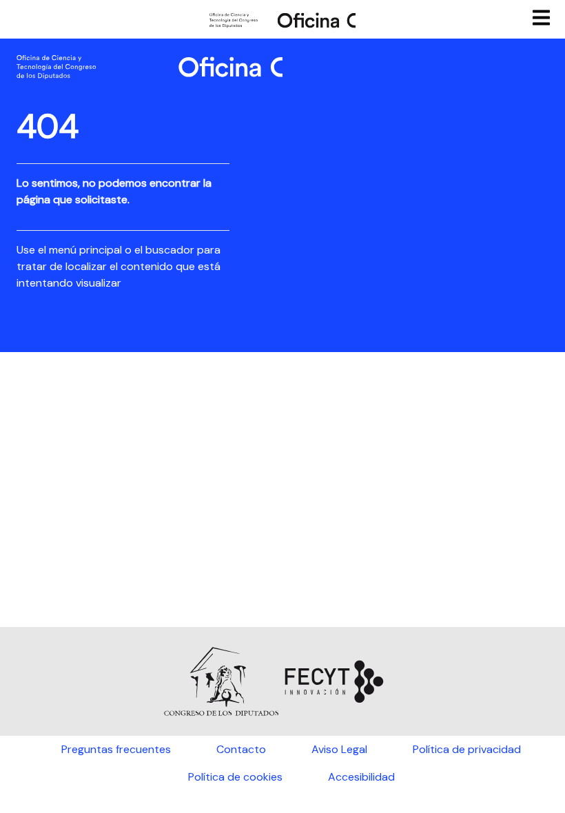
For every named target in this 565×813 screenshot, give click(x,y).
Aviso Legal (339, 749)
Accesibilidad (361, 777)
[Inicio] (282, 19)
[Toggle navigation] (543, 17)
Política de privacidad (467, 749)
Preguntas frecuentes (116, 749)
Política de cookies (235, 777)
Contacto (241, 749)
